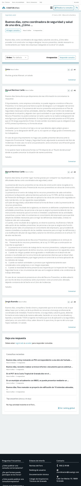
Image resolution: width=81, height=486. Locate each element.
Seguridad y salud (10, 15)
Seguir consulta (14, 30)
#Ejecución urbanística (69, 15)
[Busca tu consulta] (77, 8)
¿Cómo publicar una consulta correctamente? (12, 466)
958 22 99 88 (64, 465)
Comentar (72, 80)
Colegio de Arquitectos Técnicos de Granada (38, 480)
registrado (19, 343)
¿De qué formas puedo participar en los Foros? (11, 473)
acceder (29, 343)
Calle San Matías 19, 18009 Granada (67, 480)
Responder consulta (67, 58)
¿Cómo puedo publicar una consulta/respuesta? (13, 480)
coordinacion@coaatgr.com (68, 472)
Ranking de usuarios (37, 470)
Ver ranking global (67, 408)
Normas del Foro (36, 465)
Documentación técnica (39, 474)
